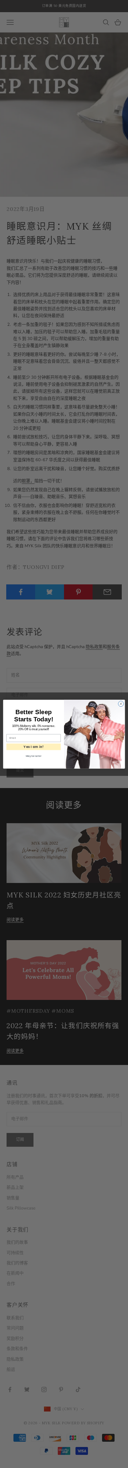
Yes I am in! (33, 746)
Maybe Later (33, 756)
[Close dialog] (121, 704)
